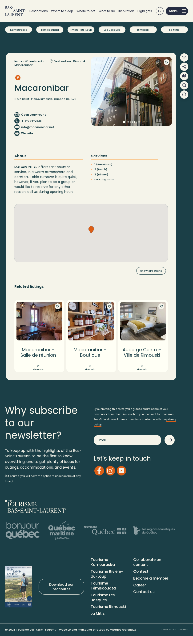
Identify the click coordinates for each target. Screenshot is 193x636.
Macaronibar (23, 65)
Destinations (38, 11)
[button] (91, 229)
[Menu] (177, 11)
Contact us (144, 591)
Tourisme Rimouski (108, 606)
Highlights (144, 11)
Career (139, 585)
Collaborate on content (147, 562)
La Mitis (174, 30)
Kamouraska (18, 30)
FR (160, 11)
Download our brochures (61, 586)
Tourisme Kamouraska (103, 562)
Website (27, 133)
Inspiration (126, 11)
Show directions (151, 271)
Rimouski (143, 30)
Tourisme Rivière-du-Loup (107, 574)
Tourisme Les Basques (103, 597)
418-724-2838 (31, 121)
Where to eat (85, 11)
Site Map (183, 629)
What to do (107, 11)
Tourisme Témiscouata (103, 586)
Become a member (150, 578)
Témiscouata (50, 30)
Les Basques (112, 30)
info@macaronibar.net (37, 127)
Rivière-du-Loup (81, 30)
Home (18, 61)
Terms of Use (168, 629)
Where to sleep (62, 11)
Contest (141, 571)
